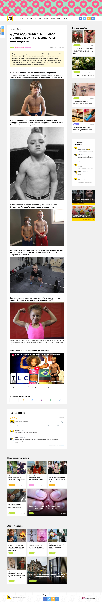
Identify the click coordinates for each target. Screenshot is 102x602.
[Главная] (10, 18)
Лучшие (19, 425)
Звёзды (52, 18)
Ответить (17, 433)
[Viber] (41, 400)
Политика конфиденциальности (19, 597)
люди (10, 552)
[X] (2, 27)
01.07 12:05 (21, 430)
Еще (64, 18)
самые (31, 513)
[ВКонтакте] (2, 33)
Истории (29, 18)
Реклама (71, 595)
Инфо (58, 18)
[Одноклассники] (2, 30)
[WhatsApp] (50, 400)
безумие (28, 47)
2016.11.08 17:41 (22, 437)
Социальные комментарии (56, 445)
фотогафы (52, 552)
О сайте (88, 595)
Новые (12, 425)
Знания (45, 18)
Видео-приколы (19, 47)
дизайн (76, 124)
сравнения (77, 45)
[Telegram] (59, 400)
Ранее (24, 425)
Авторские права (80, 595)
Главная (12, 29)
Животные (38, 18)
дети (19, 29)
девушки (11, 513)
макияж (76, 98)
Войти (93, 595)
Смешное (21, 18)
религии (32, 552)
